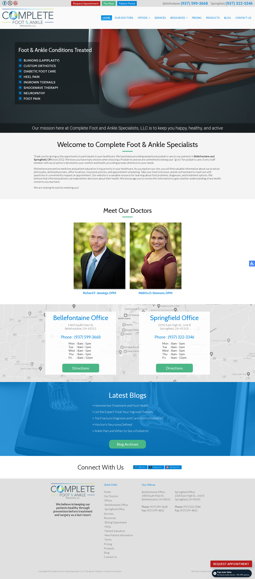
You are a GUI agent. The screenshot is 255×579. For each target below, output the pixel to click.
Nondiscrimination (208, 571)
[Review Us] (15, 4)
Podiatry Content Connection (108, 571)
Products (213, 17)
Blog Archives (127, 444)
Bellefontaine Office (116, 504)
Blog (227, 17)
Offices (143, 17)
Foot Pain (32, 99)
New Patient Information (119, 535)
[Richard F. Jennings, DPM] (99, 256)
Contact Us (243, 17)
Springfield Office (115, 509)
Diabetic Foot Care (40, 71)
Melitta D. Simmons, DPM (155, 293)
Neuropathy (34, 93)
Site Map (195, 571)
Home (106, 17)
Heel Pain (32, 77)
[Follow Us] (10, 4)
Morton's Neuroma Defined (113, 424)
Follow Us (157, 467)
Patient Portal (127, 3)
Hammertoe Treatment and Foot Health (122, 405)
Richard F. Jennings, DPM (99, 293)
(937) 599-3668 (194, 3)
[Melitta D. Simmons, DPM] (155, 256)
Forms (108, 539)
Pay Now (109, 3)
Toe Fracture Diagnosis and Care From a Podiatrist (129, 418)
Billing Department (116, 522)
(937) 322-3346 (239, 3)
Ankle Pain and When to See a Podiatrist (122, 431)
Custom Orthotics (40, 66)
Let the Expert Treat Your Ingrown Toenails (124, 412)
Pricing (197, 17)
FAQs (108, 526)
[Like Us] (4, 4)
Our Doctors (124, 17)
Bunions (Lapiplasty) (41, 60)
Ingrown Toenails (39, 82)
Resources (177, 17)
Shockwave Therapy (41, 88)
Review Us (174, 467)
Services (160, 17)
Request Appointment (86, 3)
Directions (80, 368)
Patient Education (115, 531)
